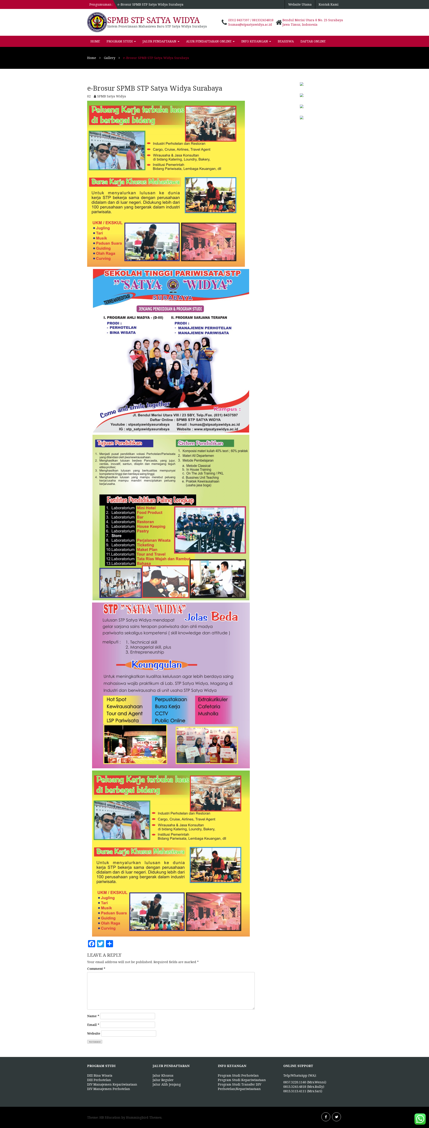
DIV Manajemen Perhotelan (108, 1089)
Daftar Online (313, 41)
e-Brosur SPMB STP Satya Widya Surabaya (150, 4)
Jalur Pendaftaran (160, 41)
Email (93, 1025)
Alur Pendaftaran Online (209, 41)
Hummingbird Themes (144, 1117)
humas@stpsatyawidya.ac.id (250, 24)
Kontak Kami (329, 4)
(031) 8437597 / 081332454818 (250, 20)
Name (93, 1016)
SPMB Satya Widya (111, 96)
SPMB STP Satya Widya (153, 20)
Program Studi (120, 41)
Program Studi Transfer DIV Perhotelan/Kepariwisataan (239, 1086)
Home (95, 41)
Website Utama (300, 4)
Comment (96, 968)
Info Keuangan (255, 41)
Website (93, 1033)
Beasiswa (286, 41)
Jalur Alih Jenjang (167, 1084)
